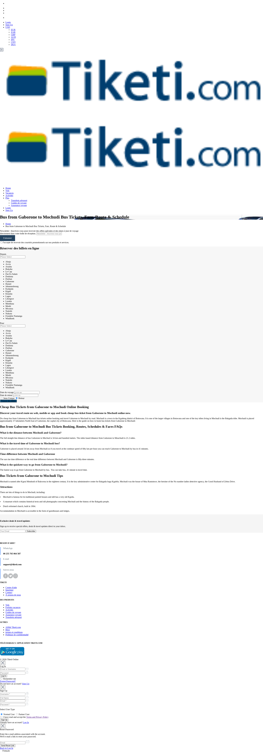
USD (7, 27)
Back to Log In (6, 748)
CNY (13, 42)
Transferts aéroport (19, 200)
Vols (7, 190)
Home (8, 188)
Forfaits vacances (12, 607)
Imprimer (9, 590)
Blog (7, 630)
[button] (131, 751)
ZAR (13, 32)
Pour (2, 323)
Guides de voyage (19, 203)
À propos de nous (13, 595)
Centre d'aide (11, 587)
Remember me (9, 679)
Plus (7, 198)
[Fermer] (2, 663)
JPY (13, 39)
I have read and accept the (25, 717)
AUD (13, 37)
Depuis (3, 254)
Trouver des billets (8, 401)
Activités (9, 195)
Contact (8, 592)
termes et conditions (14, 632)
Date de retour (6, 395)
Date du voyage (7, 392)
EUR (13, 30)
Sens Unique (9, 398)
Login (8, 22)
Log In (26, 722)
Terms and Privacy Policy (37, 717)
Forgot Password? (8, 681)
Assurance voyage (19, 205)
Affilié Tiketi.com (13, 627)
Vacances (9, 193)
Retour (21, 398)
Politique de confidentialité (16, 635)
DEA (13, 44)
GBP (13, 34)
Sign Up (9, 25)
